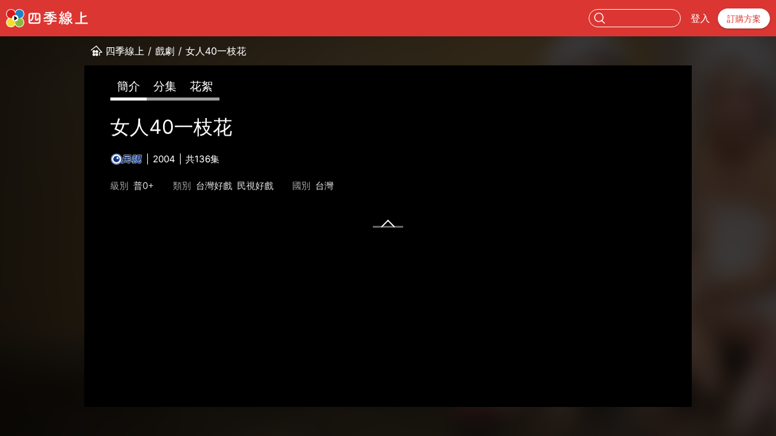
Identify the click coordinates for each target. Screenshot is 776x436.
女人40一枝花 (216, 51)
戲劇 (165, 51)
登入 (700, 18)
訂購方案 (744, 18)
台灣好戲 (214, 185)
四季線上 (124, 51)
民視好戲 (255, 185)
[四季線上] (47, 18)
